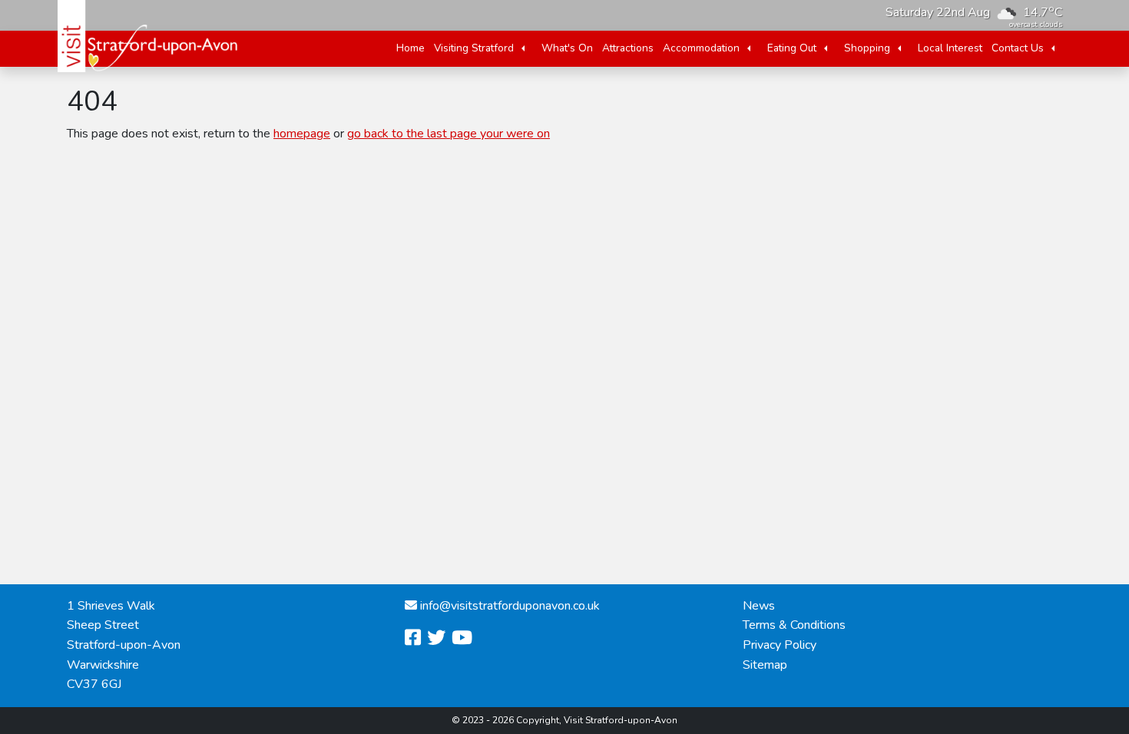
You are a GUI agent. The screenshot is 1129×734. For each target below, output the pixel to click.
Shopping (867, 48)
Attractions (628, 48)
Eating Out (791, 48)
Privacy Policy (779, 644)
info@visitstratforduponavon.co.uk (510, 605)
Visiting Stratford (474, 48)
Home (410, 48)
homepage (301, 133)
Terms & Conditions (794, 625)
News (759, 605)
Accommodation (701, 48)
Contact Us (1018, 48)
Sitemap (765, 664)
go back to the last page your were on (448, 133)
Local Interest (950, 48)
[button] (523, 48)
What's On (567, 48)
